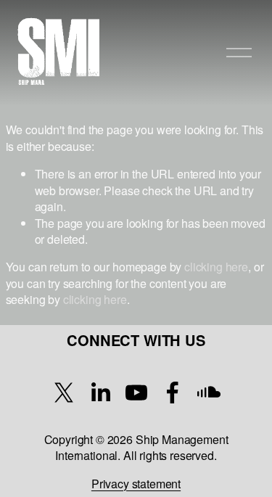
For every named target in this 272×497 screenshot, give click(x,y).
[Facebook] (172, 392)
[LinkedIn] (100, 392)
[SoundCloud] (209, 392)
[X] (63, 392)
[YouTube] (136, 392)
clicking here (216, 266)
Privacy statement (136, 484)
